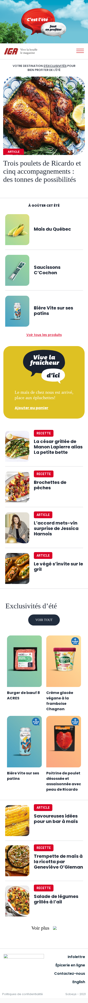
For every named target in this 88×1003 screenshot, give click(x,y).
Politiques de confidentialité (22, 994)
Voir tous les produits (44, 335)
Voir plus (41, 928)
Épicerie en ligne (70, 965)
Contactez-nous (69, 973)
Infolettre (76, 956)
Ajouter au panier (31, 407)
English (78, 981)
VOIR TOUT (44, 620)
